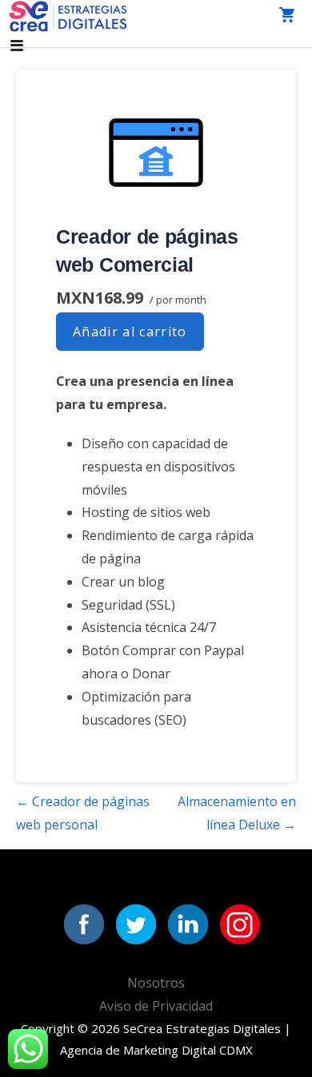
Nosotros (156, 983)
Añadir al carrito (130, 331)
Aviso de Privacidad (156, 1006)
